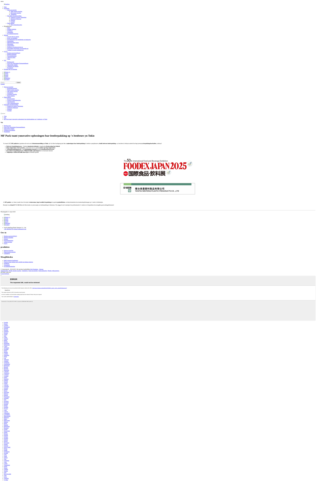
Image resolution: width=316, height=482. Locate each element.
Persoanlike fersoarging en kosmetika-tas (17, 48)
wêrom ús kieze (11, 57)
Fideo (8, 59)
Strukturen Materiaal (16, 19)
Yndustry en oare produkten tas (15, 50)
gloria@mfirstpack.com (20, 229)
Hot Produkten (34, 269)
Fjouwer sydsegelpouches (14, 100)
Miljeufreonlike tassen (13, 42)
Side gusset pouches (16, 13)
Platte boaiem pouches (16, 11)
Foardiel (13, 22)
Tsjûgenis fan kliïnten (12, 66)
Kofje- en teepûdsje (12, 38)
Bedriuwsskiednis (11, 54)
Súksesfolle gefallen (12, 65)
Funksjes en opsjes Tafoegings (18, 17)
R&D (8, 27)
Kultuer (6, 239)
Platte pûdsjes (10, 23)
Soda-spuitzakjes (42, 270)
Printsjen (13, 20)
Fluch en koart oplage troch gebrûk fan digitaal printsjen (18, 262)
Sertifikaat (10, 30)
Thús (5, 7)
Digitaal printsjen (11, 29)
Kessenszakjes (11, 98)
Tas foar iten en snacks (13, 36)
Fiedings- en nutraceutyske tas (15, 47)
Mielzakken (10, 44)
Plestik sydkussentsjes (53, 270)
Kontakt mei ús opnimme (10, 69)
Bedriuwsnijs (10, 62)
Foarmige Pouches (12, 94)
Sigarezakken (10, 45)
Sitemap (41, 269)
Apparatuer (10, 32)
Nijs (5, 60)
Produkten (6, 8)
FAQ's (5, 243)
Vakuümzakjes (11, 101)
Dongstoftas (10, 41)
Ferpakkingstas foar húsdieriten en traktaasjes (19, 39)
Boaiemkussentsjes (12, 88)
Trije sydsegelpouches (16, 24)
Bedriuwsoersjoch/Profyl (13, 53)
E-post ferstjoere (5, 273)
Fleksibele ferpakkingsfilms (14, 16)
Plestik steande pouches (15, 270)
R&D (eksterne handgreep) (11, 260)
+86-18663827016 (9, 229)
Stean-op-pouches (12, 10)
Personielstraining (11, 56)
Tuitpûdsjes (13, 14)
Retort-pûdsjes (11, 95)
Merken (6, 35)
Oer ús (5, 51)
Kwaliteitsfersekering (12, 33)
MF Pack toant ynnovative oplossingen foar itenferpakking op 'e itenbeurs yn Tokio (25, 119)
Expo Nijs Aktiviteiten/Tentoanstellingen (17, 63)
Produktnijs (10, 68)
